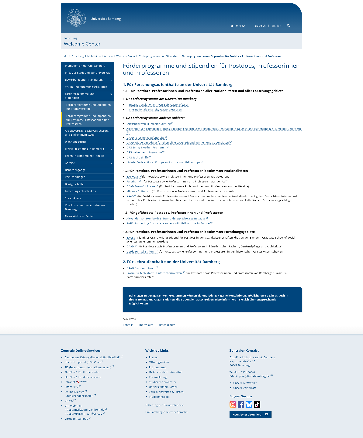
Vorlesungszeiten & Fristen (166, 392)
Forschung (70, 38)
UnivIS (69, 400)
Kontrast (239, 25)
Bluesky (249, 404)
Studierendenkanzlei (162, 382)
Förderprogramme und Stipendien (158, 56)
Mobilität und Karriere (100, 56)
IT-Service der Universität (165, 372)
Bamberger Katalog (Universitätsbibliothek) (92, 357)
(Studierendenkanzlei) (79, 396)
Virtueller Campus (76, 418)
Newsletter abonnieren (248, 414)
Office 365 (71, 387)
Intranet (70, 382)
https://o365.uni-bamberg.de (83, 413)
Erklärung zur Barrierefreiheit (164, 405)
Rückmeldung (158, 377)
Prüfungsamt (157, 367)
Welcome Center (82, 43)
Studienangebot (159, 397)
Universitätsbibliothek (163, 387)
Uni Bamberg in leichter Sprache (166, 412)
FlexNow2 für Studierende (81, 372)
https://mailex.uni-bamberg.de (84, 409)
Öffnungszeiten (159, 362)
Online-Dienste (74, 392)
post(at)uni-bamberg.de (254, 376)
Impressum (146, 325)
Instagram (233, 404)
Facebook (241, 404)
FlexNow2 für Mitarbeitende (83, 377)
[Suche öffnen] (288, 25)
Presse (153, 357)
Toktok (257, 404)
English (276, 25)
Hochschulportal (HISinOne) (82, 362)
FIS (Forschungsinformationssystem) (88, 367)
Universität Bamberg (80, 29)
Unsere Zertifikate (245, 388)
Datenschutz (167, 325)
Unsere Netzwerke (245, 383)
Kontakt (128, 325)
